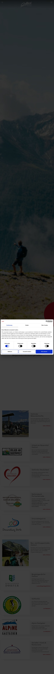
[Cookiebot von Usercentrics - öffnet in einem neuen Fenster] (46, 321)
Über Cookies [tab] (44, 325)
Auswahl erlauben (27, 351)
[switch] (20, 347)
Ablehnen (10, 351)
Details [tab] (27, 325)
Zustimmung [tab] (9, 325)
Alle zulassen (44, 351)
